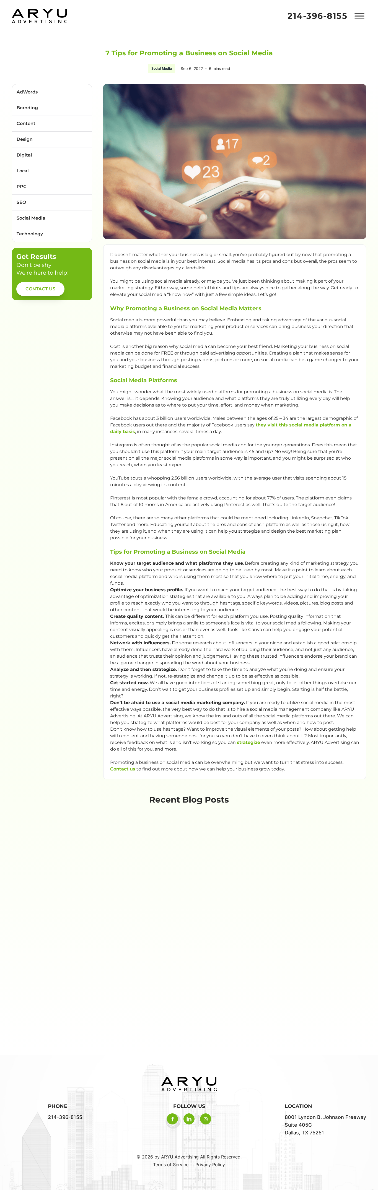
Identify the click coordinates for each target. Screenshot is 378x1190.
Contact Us (40, 288)
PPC (22, 186)
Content (26, 123)
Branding (27, 107)
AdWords (27, 92)
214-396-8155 (317, 16)
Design (25, 139)
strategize (248, 742)
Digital (24, 155)
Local (23, 170)
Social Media (161, 68)
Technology (30, 233)
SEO (21, 202)
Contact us (122, 769)
